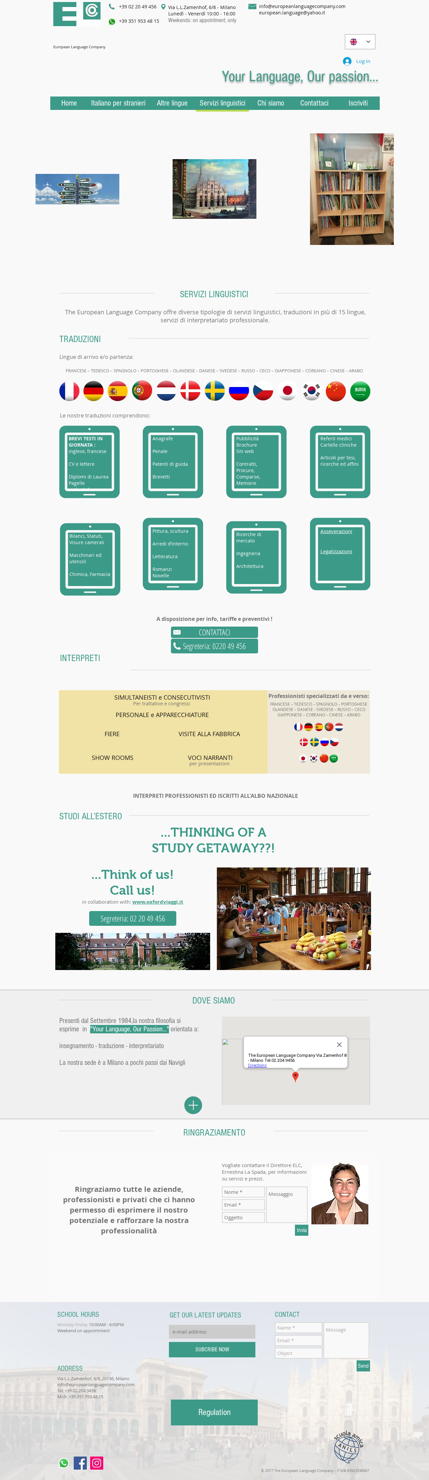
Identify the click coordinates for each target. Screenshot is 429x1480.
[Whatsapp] (63, 1463)
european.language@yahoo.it (292, 12)
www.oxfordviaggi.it (157, 901)
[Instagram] (96, 1463)
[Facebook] (80, 1463)
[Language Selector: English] (360, 41)
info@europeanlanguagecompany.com (302, 6)
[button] (214, 632)
